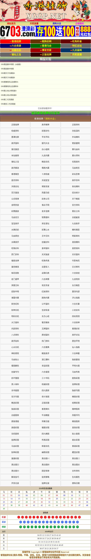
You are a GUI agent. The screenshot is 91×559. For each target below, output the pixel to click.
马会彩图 (15, 446)
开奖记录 (15, 483)
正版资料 (76, 125)
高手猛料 (15, 143)
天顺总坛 (15, 186)
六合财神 (76, 322)
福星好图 (45, 428)
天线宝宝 (45, 180)
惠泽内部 (76, 292)
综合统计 (76, 193)
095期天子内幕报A (8, 73)
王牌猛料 (45, 329)
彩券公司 (45, 199)
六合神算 (45, 279)
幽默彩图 (45, 452)
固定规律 (45, 471)
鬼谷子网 (45, 205)
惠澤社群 (15, 137)
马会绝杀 (76, 168)
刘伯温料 (76, 131)
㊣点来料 (76, 267)
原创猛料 (45, 335)
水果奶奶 (15, 230)
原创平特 (76, 341)
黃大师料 (76, 156)
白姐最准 (76, 217)
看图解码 (15, 366)
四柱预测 (76, 316)
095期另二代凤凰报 (8, 104)
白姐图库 (15, 415)
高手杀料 (76, 180)
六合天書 (76, 304)
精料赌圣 (76, 230)
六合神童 (76, 353)
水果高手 (15, 242)
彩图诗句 (45, 131)
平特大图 (76, 366)
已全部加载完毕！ (45, 108)
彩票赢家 (15, 211)
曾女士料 (76, 211)
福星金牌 (15, 261)
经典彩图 (76, 403)
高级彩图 (15, 428)
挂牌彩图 (15, 440)
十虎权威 (45, 174)
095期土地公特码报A (8, 91)
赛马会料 (76, 149)
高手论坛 (76, 335)
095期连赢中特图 (7, 69)
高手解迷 (15, 168)
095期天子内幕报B (8, 77)
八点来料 (15, 335)
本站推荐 (15, 156)
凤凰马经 (45, 193)
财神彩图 (15, 452)
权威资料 (15, 131)
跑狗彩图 (76, 378)
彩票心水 (45, 230)
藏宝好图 (76, 452)
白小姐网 (45, 149)
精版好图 (76, 397)
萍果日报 (45, 421)
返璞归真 (45, 273)
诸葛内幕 (15, 298)
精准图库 (76, 421)
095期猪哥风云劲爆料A (9, 82)
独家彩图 (15, 409)
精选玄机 (45, 162)
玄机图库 (15, 434)
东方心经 (45, 316)
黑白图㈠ (45, 458)
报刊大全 (45, 143)
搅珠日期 (76, 483)
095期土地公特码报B (8, 95)
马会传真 (76, 372)
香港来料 (45, 409)
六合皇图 (45, 372)
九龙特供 (76, 279)
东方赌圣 (76, 285)
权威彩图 (45, 384)
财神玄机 (15, 310)
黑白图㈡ (76, 458)
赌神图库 (76, 409)
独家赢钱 (76, 360)
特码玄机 (15, 316)
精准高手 (45, 353)
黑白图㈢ (15, 465)
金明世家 (15, 205)
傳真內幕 (45, 168)
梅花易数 (15, 273)
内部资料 (15, 329)
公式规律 (15, 199)
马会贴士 (15, 360)
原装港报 (15, 421)
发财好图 (76, 428)
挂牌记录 (45, 483)
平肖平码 (45, 137)
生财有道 (45, 310)
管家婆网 (76, 143)
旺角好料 (15, 248)
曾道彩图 (76, 446)
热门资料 (45, 341)
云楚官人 (45, 267)
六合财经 (76, 273)
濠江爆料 (45, 360)
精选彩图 (15, 403)
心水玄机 (15, 347)
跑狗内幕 (45, 298)
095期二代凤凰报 (7, 99)
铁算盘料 (45, 217)
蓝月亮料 (15, 180)
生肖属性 (76, 477)
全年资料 (76, 471)
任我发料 (76, 162)
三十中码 (45, 378)
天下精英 (76, 199)
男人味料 (15, 384)
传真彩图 (45, 440)
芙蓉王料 (15, 285)
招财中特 (15, 292)
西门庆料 (15, 254)
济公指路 (76, 298)
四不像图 (15, 378)
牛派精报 (45, 415)
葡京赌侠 (45, 322)
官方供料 (76, 205)
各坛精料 (76, 186)
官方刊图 (15, 397)
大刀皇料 (15, 322)
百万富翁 (15, 193)
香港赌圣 (15, 174)
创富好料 (45, 242)
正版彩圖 (45, 403)
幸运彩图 (45, 366)
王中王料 (45, 236)
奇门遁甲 (15, 279)
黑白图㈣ (45, 465)
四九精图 (45, 434)
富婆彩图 (15, 458)
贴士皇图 (76, 434)
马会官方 (15, 217)
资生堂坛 (45, 224)
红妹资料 (45, 292)
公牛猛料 (45, 304)
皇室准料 (76, 248)
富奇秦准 (15, 267)
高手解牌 (45, 125)
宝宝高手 (15, 224)
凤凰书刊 (76, 415)
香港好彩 (76, 329)
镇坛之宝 (15, 162)
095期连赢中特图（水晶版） (11, 64)
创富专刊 (15, 372)
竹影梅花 (76, 261)
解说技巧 (15, 477)
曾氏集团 (15, 149)
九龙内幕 (45, 156)
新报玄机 (45, 446)
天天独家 (45, 254)
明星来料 (76, 236)
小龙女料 (76, 310)
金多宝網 (45, 211)
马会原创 (15, 236)
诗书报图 (15, 390)
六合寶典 (45, 347)
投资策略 (45, 477)
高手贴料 (15, 341)
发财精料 (76, 242)
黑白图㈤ (76, 465)
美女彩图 (76, 440)
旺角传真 (45, 261)
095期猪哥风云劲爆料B (9, 86)
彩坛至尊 (76, 174)
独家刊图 (76, 390)
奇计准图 (45, 397)
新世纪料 (15, 304)
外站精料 (76, 137)
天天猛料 (76, 254)
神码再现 (15, 353)
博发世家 (45, 186)
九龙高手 (76, 224)
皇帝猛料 (45, 248)
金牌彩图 (76, 384)
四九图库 (45, 390)
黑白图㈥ (15, 471)
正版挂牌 (15, 125)
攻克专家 (45, 285)
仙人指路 (76, 347)
